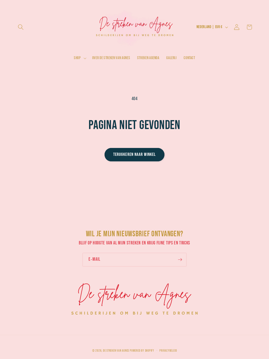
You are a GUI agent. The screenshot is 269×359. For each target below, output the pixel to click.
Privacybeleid (168, 351)
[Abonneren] (180, 259)
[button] (20, 27)
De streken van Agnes (116, 351)
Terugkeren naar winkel (134, 154)
